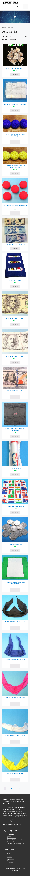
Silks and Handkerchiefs (14, 842)
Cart (8, 861)
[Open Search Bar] (21, 6)
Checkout (10, 863)
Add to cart (15, 74)
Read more (15, 248)
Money (9, 836)
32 (16, 788)
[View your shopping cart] (17, 6)
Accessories (10, 834)
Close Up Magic (11, 838)
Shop (8, 853)
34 (22, 788)
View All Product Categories (15, 844)
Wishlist (9, 857)
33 (19, 788)
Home (4, 27)
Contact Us (10, 855)
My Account (10, 859)
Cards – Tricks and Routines (15, 840)
